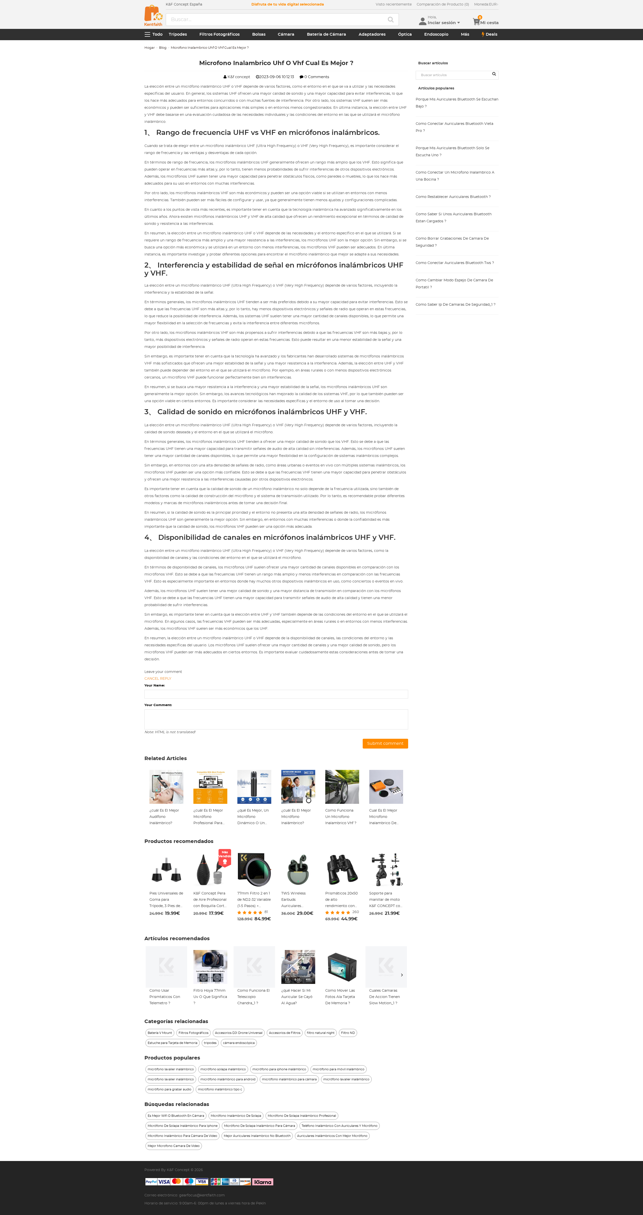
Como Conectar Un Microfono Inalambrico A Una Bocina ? (455, 176)
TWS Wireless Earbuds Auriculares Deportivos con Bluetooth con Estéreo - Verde (294, 900)
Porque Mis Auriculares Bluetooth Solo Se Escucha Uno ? (452, 151)
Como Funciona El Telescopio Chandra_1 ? (253, 997)
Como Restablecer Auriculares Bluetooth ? (453, 197)
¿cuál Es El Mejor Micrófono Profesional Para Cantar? (208, 817)
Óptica (405, 34)
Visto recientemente (394, 4)
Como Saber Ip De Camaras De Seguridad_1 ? (456, 304)
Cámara (286, 34)
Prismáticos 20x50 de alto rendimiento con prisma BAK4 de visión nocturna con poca (341, 900)
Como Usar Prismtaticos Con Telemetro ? (164, 997)
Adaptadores (372, 34)
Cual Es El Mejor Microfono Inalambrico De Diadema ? (383, 817)
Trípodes (178, 34)
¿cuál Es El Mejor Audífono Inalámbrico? (164, 817)
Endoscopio (436, 34)
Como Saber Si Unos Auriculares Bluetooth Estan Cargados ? (454, 218)
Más (465, 34)
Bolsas (258, 34)
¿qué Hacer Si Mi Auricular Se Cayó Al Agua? (296, 997)
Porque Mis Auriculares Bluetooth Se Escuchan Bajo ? (457, 103)
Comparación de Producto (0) (443, 4)
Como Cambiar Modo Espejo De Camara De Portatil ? (454, 284)
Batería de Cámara (326, 34)
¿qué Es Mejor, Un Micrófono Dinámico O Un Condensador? (253, 817)
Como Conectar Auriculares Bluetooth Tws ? (455, 263)
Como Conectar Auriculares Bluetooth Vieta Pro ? (454, 127)
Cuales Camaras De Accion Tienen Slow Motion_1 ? (384, 997)
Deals (491, 34)
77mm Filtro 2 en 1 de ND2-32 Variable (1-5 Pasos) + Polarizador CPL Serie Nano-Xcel (254, 900)
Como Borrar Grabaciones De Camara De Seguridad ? (452, 242)
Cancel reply (157, 678)
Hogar (149, 47)
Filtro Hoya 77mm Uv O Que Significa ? (210, 997)
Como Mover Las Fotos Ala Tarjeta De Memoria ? (340, 997)
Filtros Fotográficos (219, 34)
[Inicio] (153, 15)
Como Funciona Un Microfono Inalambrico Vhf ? (340, 817)
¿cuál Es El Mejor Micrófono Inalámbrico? (296, 817)
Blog (163, 47)
